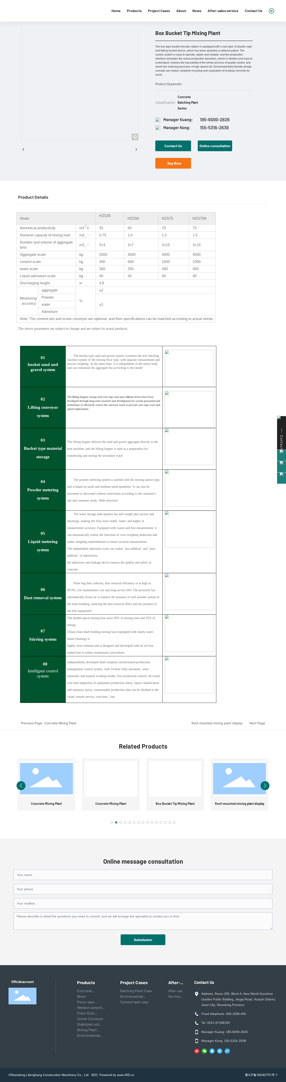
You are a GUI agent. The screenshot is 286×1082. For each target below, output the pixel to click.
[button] (111, 822)
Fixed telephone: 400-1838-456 (223, 1014)
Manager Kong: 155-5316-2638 (223, 1041)
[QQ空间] (219, 1051)
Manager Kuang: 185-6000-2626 (224, 1032)
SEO (95, 1075)
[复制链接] (227, 1051)
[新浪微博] (197, 1051)
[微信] (204, 1051)
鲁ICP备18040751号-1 (261, 1075)
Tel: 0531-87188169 (215, 1022)
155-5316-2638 (214, 127)
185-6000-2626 (215, 119)
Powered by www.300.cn (116, 1075)
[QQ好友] (212, 1051)
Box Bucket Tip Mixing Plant (175, 803)
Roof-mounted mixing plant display (217, 723)
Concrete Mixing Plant (60, 723)
